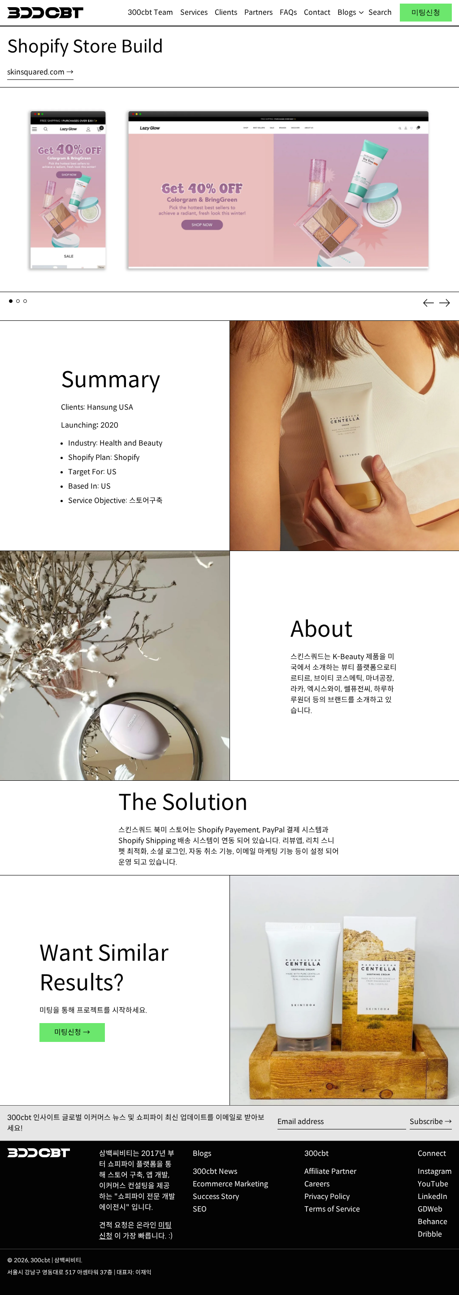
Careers (316, 1184)
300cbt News (215, 1171)
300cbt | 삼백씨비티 (55, 1260)
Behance (432, 1221)
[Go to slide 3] (25, 301)
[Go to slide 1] (11, 301)
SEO (200, 1209)
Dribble (430, 1234)
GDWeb (430, 1209)
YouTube (433, 1184)
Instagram (435, 1171)
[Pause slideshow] (9, 96)
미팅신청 (425, 12)
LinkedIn (432, 1196)
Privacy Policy (327, 1196)
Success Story (216, 1196)
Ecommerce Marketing (230, 1184)
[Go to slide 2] (18, 301)
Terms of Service (332, 1209)
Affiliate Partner (330, 1171)
